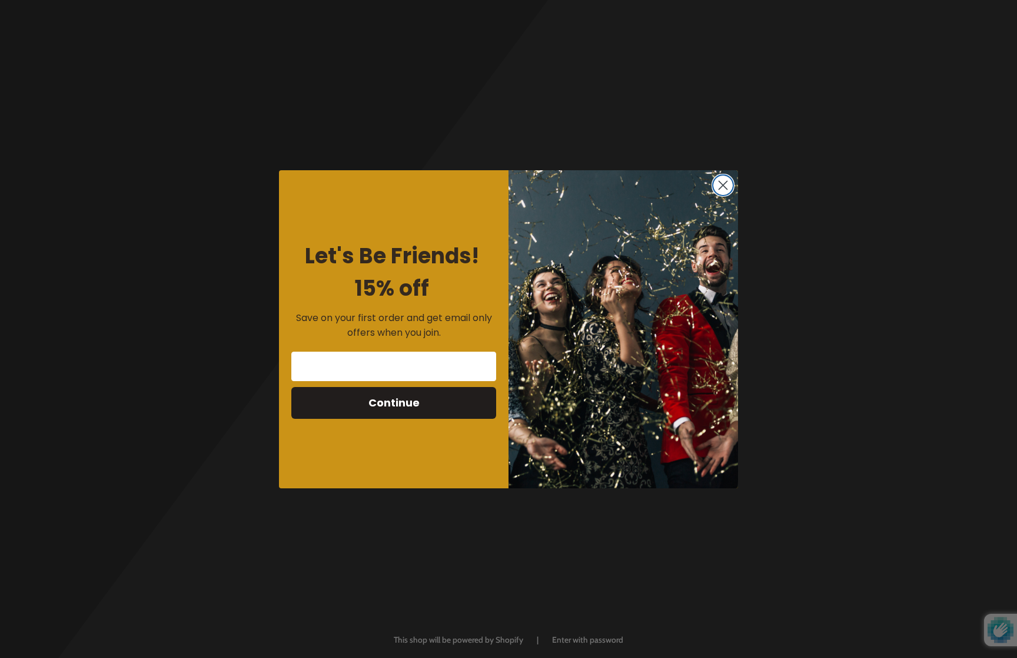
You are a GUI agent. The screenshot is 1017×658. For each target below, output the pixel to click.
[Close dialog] (723, 185)
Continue (394, 402)
